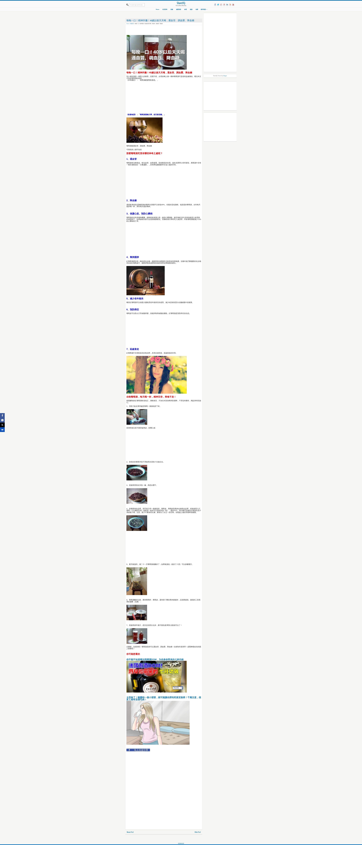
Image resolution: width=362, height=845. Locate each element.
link (227, 4)
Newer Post (130, 832)
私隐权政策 (181, 843)
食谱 (197, 9)
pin (224, 4)
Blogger (225, 75)
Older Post (198, 832)
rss (230, 4)
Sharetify (181, 3)
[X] (2, 425)
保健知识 (132, 23)
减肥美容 (178, 9)
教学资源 (203, 9)
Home (157, 9)
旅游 (191, 9)
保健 (172, 9)
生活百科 (164, 9)
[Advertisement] (160, 30)
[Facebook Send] (2, 420)
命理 (185, 9)
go (221, 4)
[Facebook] (2, 415)
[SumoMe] (2, 429)
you (233, 4)
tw (218, 4)
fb (215, 4)
